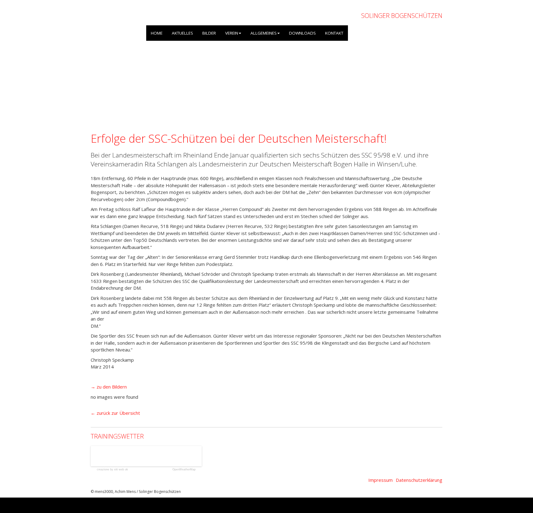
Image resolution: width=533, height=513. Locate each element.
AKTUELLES (182, 33)
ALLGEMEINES (263, 33)
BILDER (209, 33)
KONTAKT (334, 33)
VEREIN (231, 33)
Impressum (380, 480)
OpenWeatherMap (184, 469)
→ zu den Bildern (109, 387)
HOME (157, 33)
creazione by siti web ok (112, 469)
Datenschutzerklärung (419, 480)
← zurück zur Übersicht (115, 413)
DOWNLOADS (302, 33)
